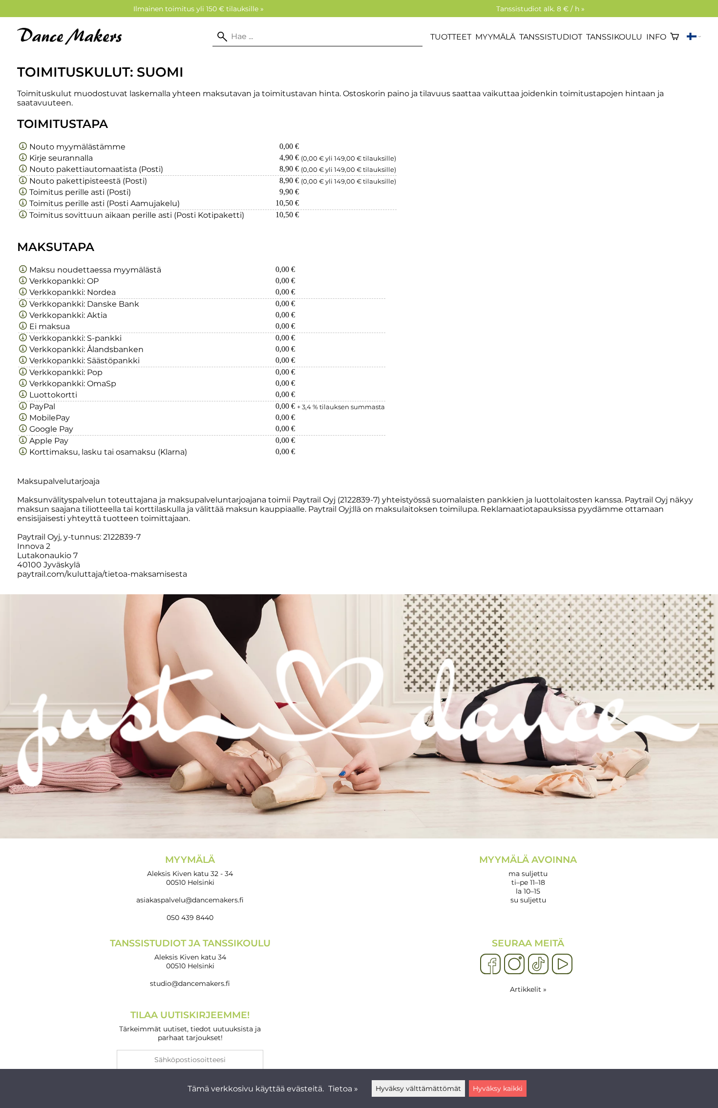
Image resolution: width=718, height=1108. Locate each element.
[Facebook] (490, 964)
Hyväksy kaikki (498, 1088)
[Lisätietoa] (23, 146)
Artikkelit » (528, 989)
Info (656, 37)
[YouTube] (562, 964)
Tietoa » (343, 1088)
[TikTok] (538, 964)
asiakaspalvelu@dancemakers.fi (190, 900)
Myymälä (495, 37)
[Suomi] (694, 36)
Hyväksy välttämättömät (418, 1088)
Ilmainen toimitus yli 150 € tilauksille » (198, 8)
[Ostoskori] (674, 36)
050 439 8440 (190, 917)
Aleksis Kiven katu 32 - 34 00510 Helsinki (190, 870)
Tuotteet (450, 37)
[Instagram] (514, 964)
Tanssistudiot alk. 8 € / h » (540, 8)
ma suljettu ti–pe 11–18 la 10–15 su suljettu (528, 879)
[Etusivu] (73, 42)
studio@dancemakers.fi (190, 983)
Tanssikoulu (614, 37)
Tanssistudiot (550, 37)
